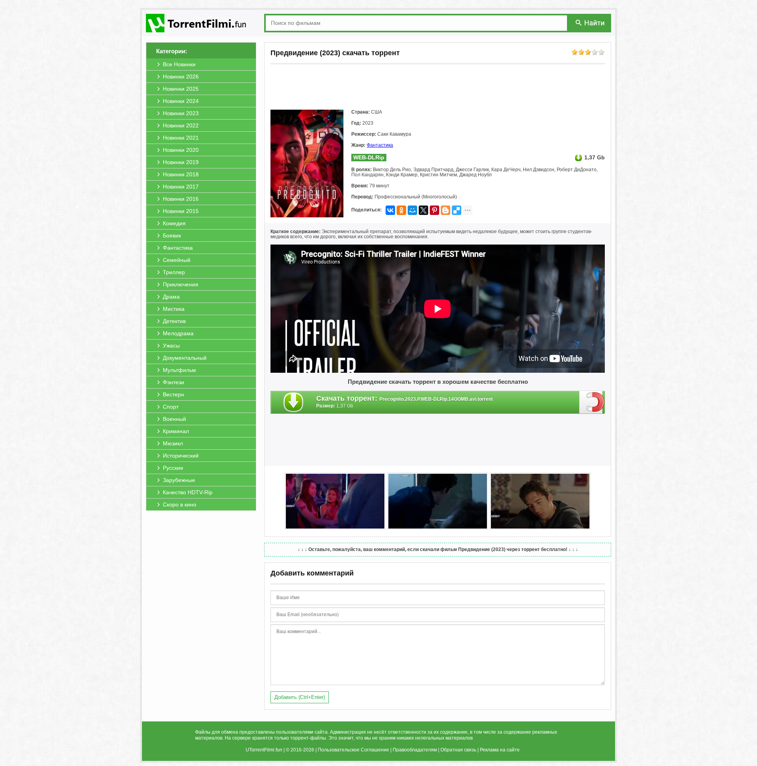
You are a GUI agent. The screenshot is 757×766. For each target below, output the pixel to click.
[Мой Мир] (412, 210)
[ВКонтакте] (390, 210)
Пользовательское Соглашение (353, 750)
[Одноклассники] (401, 210)
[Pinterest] (434, 210)
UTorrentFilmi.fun (264, 750)
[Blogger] (445, 210)
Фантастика (380, 145)
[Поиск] (590, 22)
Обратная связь (458, 750)
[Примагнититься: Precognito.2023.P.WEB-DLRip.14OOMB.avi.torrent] (592, 401)
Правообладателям (415, 750)
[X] (423, 210)
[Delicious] (456, 210)
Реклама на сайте (500, 750)
